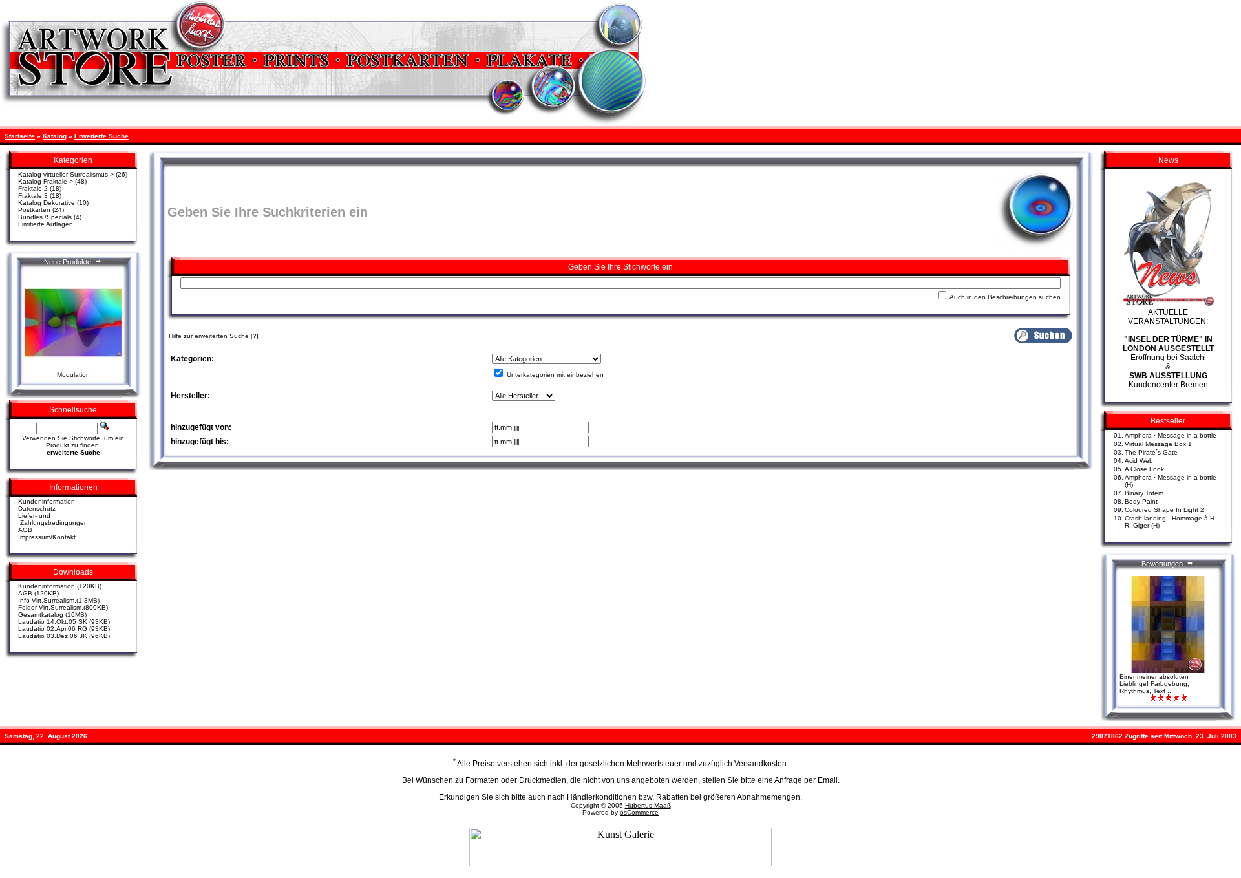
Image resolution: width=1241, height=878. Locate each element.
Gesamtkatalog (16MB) (52, 614)
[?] (214, 335)
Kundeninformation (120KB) (59, 586)
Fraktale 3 (33, 195)
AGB (25, 529)
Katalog (55, 136)
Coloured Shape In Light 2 (1164, 509)
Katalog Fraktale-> (45, 181)
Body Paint (1141, 501)
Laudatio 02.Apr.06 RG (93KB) (64, 628)
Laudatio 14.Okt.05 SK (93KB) (64, 621)
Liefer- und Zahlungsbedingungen (53, 519)
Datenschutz (37, 508)
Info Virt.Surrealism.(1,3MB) (59, 600)
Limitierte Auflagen (45, 224)
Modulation (73, 374)
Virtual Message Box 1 (1158, 443)
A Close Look (1144, 469)
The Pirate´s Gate (1151, 452)
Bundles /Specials (45, 216)
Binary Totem (1144, 493)
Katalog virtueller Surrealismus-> (66, 174)
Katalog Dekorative (46, 202)
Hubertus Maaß (648, 805)
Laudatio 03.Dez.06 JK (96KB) (64, 635)
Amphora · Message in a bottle (1170, 435)
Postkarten (34, 209)
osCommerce (639, 812)
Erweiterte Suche (101, 136)
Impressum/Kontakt (47, 537)
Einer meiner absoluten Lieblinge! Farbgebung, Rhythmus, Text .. (1154, 683)
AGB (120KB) (38, 593)
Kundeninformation (46, 501)
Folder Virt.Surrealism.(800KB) (63, 607)
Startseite (20, 136)
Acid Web (1139, 460)
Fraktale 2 (33, 188)
